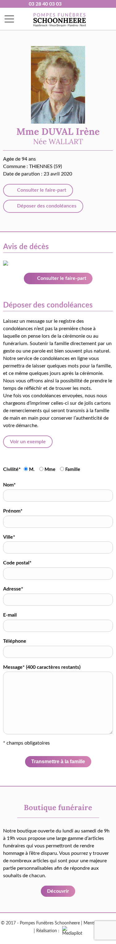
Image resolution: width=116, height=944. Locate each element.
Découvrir (58, 891)
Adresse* (13, 588)
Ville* (9, 537)
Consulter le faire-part (41, 190)
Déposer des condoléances (46, 205)
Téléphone (14, 641)
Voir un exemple (28, 441)
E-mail (10, 615)
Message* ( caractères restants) (41, 667)
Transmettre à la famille (58, 761)
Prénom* (13, 510)
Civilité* (12, 469)
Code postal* (17, 562)
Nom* (9, 484)
